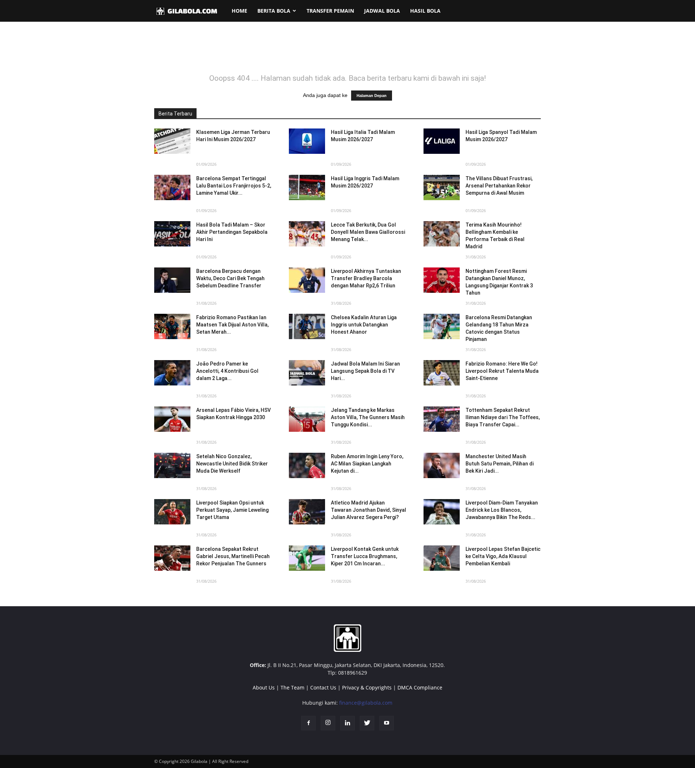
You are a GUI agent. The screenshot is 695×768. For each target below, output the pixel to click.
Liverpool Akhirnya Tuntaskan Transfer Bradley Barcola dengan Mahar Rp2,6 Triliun (366, 278)
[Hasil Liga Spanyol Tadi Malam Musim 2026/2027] (442, 141)
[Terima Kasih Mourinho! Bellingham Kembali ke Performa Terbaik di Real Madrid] (442, 233)
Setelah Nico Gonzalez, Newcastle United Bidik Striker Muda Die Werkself (232, 463)
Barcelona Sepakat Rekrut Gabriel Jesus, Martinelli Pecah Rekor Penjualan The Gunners (233, 556)
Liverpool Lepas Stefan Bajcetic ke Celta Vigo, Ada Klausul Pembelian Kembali (503, 556)
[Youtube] (386, 723)
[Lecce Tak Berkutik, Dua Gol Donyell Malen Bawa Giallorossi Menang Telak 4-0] (307, 233)
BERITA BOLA (273, 10)
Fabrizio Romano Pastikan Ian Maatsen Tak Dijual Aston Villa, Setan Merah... (232, 325)
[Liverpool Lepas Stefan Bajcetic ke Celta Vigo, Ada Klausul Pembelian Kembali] (442, 558)
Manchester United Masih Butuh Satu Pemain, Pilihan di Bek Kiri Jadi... (500, 463)
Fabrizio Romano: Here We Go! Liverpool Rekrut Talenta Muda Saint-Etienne (502, 371)
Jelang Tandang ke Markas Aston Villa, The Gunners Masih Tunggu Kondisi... (368, 417)
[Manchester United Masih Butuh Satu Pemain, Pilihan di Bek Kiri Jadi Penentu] (442, 465)
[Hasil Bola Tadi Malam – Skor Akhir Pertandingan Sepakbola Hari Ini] (172, 233)
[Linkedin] (347, 723)
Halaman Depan (372, 95)
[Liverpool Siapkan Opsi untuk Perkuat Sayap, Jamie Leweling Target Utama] (172, 511)
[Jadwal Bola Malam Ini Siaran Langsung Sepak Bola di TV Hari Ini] (307, 372)
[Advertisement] (347, 52)
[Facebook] (308, 723)
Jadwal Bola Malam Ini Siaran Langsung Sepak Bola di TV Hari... (365, 371)
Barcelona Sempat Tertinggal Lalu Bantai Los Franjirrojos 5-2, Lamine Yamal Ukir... (233, 186)
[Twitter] (367, 723)
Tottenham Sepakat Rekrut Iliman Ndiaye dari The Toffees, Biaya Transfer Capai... (503, 417)
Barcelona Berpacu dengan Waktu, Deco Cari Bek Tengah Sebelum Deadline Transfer (230, 278)
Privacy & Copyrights (367, 687)
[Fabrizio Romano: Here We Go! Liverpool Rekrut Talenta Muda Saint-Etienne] (442, 372)
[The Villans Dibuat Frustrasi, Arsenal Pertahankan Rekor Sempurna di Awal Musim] (442, 187)
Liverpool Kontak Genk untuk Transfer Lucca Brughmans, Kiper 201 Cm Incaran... (365, 556)
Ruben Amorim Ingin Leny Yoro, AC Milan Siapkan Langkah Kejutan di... (367, 463)
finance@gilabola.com (365, 702)
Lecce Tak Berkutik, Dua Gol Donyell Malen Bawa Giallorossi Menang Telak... (368, 232)
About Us (264, 687)
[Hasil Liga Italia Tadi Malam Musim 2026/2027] (307, 141)
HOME (239, 10)
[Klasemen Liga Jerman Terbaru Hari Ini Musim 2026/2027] (172, 141)
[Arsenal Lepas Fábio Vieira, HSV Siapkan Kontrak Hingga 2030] (172, 419)
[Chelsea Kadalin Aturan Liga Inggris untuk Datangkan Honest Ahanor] (307, 326)
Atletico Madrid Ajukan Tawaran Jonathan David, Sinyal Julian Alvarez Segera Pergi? (368, 510)
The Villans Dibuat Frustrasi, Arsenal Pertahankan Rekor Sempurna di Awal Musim (499, 186)
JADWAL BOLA (382, 10)
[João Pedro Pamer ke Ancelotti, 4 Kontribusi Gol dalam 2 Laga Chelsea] (172, 372)
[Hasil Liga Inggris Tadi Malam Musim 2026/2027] (307, 187)
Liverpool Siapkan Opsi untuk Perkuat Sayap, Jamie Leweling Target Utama (232, 510)
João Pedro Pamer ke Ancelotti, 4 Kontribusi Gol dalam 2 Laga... (227, 371)
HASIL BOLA (425, 10)
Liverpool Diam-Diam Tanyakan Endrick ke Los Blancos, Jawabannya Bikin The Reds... (502, 510)
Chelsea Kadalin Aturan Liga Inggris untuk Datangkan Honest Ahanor (364, 325)
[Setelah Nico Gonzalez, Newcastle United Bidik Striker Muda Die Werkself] (172, 465)
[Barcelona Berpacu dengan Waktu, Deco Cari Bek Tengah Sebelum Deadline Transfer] (172, 280)
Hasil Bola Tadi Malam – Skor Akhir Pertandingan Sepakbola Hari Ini (232, 232)
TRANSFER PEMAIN (330, 10)
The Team (292, 687)
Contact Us (323, 687)
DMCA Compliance (419, 687)
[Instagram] (328, 723)
